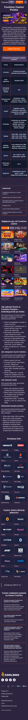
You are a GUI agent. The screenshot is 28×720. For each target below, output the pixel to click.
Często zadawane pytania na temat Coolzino (12, 213)
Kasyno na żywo (12, 228)
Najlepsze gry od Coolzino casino (11, 197)
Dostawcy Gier (6, 205)
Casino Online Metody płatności (11, 209)
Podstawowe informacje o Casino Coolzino (11, 193)
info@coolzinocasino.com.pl (9, 706)
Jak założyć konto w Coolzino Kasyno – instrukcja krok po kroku (13, 201)
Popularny (4, 228)
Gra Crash (18, 228)
